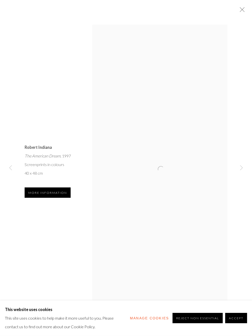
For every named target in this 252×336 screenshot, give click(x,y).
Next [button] (241, 168)
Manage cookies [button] (149, 318)
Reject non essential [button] (197, 318)
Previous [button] (10, 168)
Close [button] (241, 11)
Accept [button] (236, 318)
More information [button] (47, 193)
